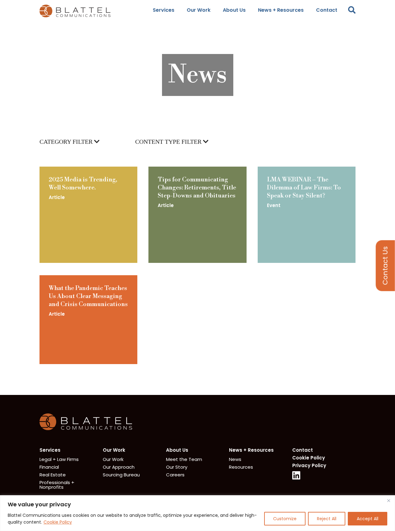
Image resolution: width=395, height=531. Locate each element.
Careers (175, 474)
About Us (234, 10)
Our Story (176, 467)
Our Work (198, 10)
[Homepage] (86, 428)
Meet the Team (184, 459)
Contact (326, 10)
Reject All (326, 519)
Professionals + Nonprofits (57, 484)
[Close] (388, 500)
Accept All (367, 519)
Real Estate (53, 474)
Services (163, 10)
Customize (285, 519)
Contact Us (385, 265)
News (235, 459)
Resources (241, 467)
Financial (49, 467)
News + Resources (281, 10)
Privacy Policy (309, 465)
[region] (197, 513)
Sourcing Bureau (121, 474)
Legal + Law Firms (59, 459)
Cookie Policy (58, 522)
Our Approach (119, 467)
